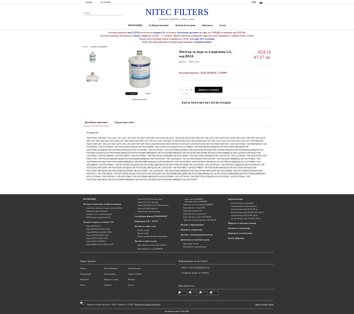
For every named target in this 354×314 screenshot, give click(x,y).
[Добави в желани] (184, 85)
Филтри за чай (142, 233)
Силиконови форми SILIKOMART (151, 216)
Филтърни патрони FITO (192, 211)
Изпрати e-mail (111, 280)
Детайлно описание (96, 122)
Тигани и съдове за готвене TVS (98, 222)
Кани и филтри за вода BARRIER (150, 249)
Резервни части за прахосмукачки (99, 214)
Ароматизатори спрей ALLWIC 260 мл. (246, 218)
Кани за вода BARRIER (194, 199)
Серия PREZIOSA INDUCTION (98, 229)
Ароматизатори (235, 199)
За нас (222, 25)
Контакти (207, 25)
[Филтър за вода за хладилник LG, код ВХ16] (139, 88)
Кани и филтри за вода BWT (194, 208)
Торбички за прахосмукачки (96, 211)
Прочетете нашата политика (147, 304)
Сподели (132, 94)
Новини (131, 280)
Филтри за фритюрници (192, 225)
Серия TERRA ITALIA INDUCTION (100, 245)
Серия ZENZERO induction (147, 208)
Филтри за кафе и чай (145, 226)
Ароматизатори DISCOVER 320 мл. (244, 215)
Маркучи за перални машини (242, 223)
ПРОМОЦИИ (135, 25)
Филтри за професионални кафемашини (152, 236)
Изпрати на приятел (139, 99)
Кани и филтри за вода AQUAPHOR (197, 217)
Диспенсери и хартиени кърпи (195, 240)
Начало (85, 46)
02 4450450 (106, 2)
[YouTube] (269, 2)
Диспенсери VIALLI (191, 244)
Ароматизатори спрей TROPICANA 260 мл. (247, 212)
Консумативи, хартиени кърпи (194, 247)
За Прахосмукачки (159, 25)
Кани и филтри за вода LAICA (195, 214)
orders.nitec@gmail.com (199, 268)
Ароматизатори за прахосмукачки (244, 206)
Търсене (107, 285)
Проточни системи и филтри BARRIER (198, 205)
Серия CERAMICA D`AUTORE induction (153, 205)
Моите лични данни (264, 304)
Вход (82, 285)
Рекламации (85, 274)
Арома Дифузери (236, 238)
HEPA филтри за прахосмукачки (98, 217)
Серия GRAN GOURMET (96, 241)
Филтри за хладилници (98, 46)
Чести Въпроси (111, 268)
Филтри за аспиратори (191, 230)
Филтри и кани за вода (146, 241)
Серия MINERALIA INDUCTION (99, 232)
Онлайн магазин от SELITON (177, 311)
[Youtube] (180, 278)
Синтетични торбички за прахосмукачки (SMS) (104, 208)
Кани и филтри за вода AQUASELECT (152, 245)
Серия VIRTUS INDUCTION (97, 238)
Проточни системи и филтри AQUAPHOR (199, 220)
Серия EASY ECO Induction (148, 202)
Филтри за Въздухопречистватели (197, 235)
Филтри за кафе (143, 230)
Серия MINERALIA (93, 226)
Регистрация (109, 274)
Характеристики (124, 122)
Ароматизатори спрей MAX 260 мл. (244, 209)
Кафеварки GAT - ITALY (146, 221)
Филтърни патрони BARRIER (196, 202)
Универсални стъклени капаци (148, 212)
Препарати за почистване (240, 233)
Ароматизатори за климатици (242, 203)
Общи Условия (134, 274)
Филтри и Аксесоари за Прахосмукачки (102, 204)
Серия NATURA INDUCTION (97, 235)
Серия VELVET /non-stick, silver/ (149, 199)
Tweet (147, 93)
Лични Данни (134, 268)
